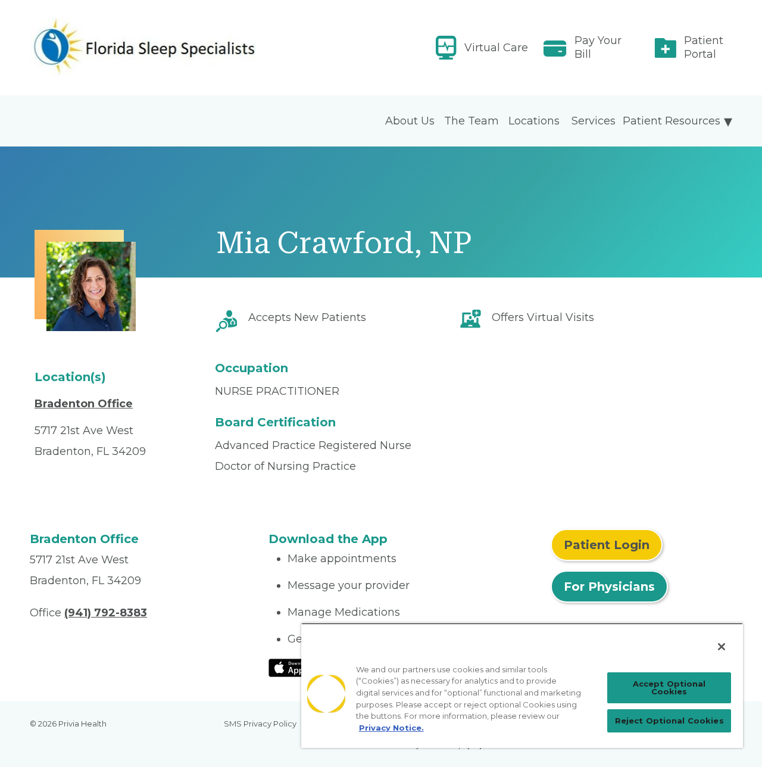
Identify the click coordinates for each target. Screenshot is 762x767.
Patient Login (606, 545)
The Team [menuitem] (471, 120)
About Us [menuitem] (410, 120)
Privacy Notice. (391, 727)
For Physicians (609, 586)
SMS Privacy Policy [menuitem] (260, 723)
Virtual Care (496, 47)
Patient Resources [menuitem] (671, 120)
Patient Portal (703, 47)
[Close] (721, 647)
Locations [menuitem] (534, 120)
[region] (522, 685)
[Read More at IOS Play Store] (299, 667)
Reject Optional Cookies (669, 720)
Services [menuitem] (594, 120)
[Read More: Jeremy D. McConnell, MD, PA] (142, 47)
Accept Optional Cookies (669, 687)
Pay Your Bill (598, 47)
